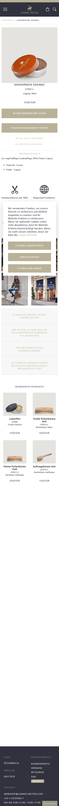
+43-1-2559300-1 (14, 798)
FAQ (33, 776)
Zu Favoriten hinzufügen (28, 144)
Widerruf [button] (38, 781)
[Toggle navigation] (5, 9)
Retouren (37, 772)
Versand (36, 767)
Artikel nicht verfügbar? (29, 138)
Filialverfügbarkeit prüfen (29, 127)
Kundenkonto (40, 763)
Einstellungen (29, 256)
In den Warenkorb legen (29, 113)
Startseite (7, 20)
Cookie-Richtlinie (27, 234)
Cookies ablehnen (29, 268)
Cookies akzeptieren (29, 245)
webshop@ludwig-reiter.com (23, 793)
